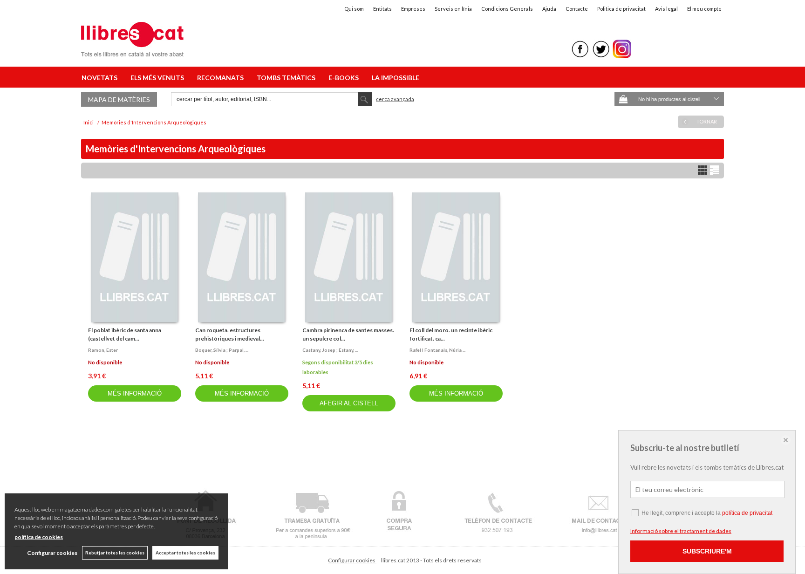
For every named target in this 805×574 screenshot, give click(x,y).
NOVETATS (101, 78)
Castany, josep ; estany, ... (330, 350)
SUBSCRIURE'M (707, 551)
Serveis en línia (453, 9)
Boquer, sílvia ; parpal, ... (221, 350)
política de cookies (38, 536)
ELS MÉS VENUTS (158, 78)
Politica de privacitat (621, 9)
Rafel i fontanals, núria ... (437, 350)
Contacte (577, 9)
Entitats (382, 9)
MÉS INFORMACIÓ (135, 393)
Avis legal (666, 9)
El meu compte (704, 9)
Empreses (413, 9)
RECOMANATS (221, 78)
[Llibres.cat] (132, 50)
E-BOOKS (345, 78)
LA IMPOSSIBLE (395, 78)
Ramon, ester (103, 350)
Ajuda (549, 9)
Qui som (354, 9)
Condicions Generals (507, 9)
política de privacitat (747, 513)
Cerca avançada (395, 99)
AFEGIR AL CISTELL (349, 403)
